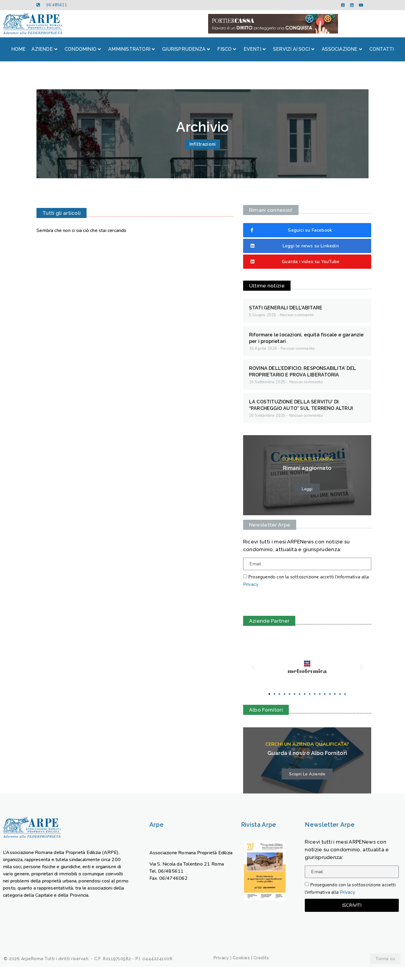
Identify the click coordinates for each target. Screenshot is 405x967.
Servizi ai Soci (291, 49)
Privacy (251, 584)
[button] (269, 694)
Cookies (241, 957)
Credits (261, 957)
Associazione (339, 49)
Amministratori (129, 49)
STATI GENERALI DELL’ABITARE (285, 308)
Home (18, 49)
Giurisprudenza (183, 49)
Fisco (224, 49)
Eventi (252, 49)
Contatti (381, 49)
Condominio (80, 49)
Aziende (41, 49)
